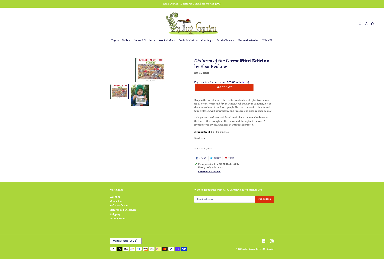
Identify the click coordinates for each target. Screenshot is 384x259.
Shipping (115, 214)
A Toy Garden (249, 249)
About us (115, 196)
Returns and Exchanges (123, 210)
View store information (209, 172)
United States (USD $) (125, 240)
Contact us (116, 201)
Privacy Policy (118, 218)
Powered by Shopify (265, 249)
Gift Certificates (119, 205)
